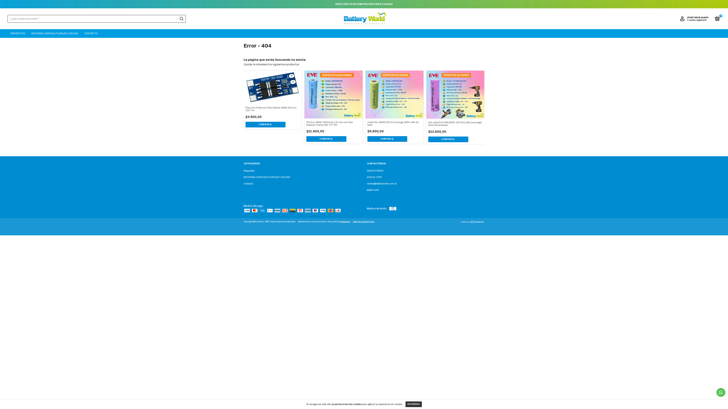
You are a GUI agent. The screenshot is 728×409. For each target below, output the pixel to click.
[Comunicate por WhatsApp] (721, 392)
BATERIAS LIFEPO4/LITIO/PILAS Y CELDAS (54, 33)
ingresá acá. (345, 222)
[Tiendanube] (472, 222)
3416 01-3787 (374, 177)
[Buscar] (181, 18)
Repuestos (17, 33)
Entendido (413, 404)
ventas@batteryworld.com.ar (382, 183)
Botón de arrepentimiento (363, 222)
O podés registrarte (697, 20)
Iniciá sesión (701, 17)
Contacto (91, 33)
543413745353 (375, 170)
